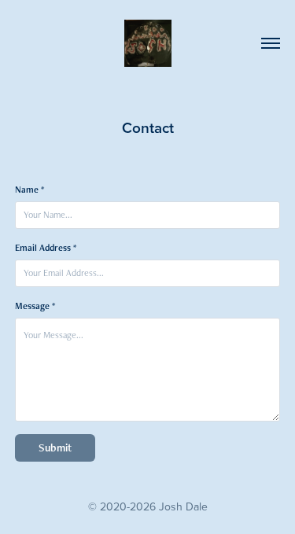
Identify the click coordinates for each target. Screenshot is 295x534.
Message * (35, 306)
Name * (29, 189)
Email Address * (45, 247)
